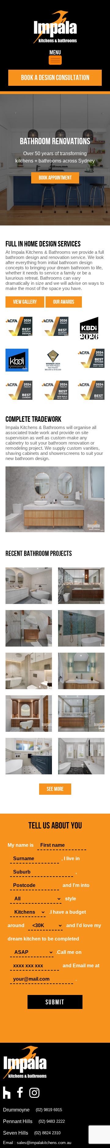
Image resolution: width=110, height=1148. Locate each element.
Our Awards (63, 302)
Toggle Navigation (55, 57)
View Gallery (25, 302)
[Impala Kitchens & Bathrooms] (55, 27)
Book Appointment (55, 178)
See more (55, 789)
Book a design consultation (55, 77)
